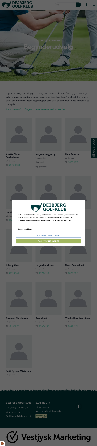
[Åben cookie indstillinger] (2, 443)
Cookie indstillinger (25, 229)
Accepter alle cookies (48, 241)
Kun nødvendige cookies (48, 235)
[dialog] (48, 223)
